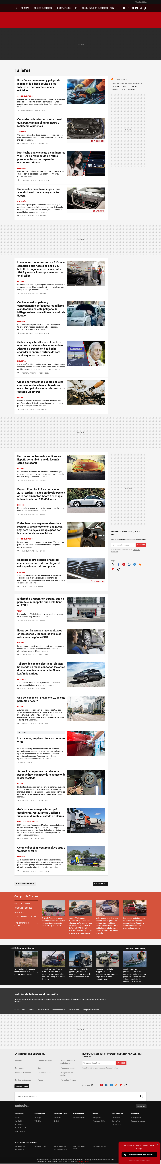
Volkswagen (116, 86)
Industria (21, 281)
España (134, 86)
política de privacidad (111, 1068)
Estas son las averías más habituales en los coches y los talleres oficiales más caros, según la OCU (39, 634)
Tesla (19, 611)
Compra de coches (26, 896)
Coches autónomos (23, 1080)
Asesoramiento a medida (26, 917)
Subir (139, 1106)
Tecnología (131, 89)
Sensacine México (60, 1146)
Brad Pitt (126, 86)
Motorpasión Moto (99, 1121)
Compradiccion (117, 1124)
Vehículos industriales (27, 822)
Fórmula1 (31, 1010)
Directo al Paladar (79, 1117)
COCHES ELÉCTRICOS (43, 8)
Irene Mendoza (28, 110)
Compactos (19, 1068)
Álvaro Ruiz (27, 587)
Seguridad (21, 168)
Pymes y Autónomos (138, 1121)
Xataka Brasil (19, 1150)
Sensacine (57, 1117)
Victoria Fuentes (29, 144)
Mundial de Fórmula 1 (68, 1080)
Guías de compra (22, 904)
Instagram (132, 8)
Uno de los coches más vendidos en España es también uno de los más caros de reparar (39, 459)
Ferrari (130, 83)
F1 (76, 8)
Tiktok (145, 8)
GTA (123, 89)
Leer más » (31, 140)
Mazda (137, 83)
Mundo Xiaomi (20, 1131)
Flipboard (113, 569)
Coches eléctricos (25, 96)
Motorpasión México (99, 1146)
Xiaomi (122, 83)
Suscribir (141, 545)
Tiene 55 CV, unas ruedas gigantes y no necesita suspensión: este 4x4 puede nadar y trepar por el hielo (80, 973)
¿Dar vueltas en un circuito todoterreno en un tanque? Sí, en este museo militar (26, 971)
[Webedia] (141, 1)
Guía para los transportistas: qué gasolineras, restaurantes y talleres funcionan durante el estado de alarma (40, 813)
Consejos (18, 912)
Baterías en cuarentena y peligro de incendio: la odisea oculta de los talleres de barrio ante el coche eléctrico (38, 85)
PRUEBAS (25, 8)
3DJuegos (38, 1117)
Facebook (128, 8)
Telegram (123, 8)
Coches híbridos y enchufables (67, 1062)
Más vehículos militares (135, 949)
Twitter (140, 8)
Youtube (136, 8)
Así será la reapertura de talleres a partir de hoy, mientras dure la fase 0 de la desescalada (41, 775)
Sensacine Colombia (61, 1150)
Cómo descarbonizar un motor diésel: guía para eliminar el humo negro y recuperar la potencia (40, 123)
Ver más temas (22, 1086)
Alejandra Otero (29, 333)
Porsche (21, 505)
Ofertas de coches (23, 908)
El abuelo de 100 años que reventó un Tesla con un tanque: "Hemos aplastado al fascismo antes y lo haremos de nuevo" (53, 974)
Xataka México (20, 1146)
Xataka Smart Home (22, 1128)
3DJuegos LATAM (40, 1146)
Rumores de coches (58, 1010)
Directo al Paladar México (79, 1147)
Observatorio (64, 8)
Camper (113, 83)
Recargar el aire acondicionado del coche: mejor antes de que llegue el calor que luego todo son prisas (38, 563)
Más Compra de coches (21, 924)
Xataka (17, 1117)
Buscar (142, 1096)
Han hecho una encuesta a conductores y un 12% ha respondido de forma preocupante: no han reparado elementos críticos (41, 157)
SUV (39, 1068)
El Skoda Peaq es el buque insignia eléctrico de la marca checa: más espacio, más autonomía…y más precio (53, 922)
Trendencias (116, 1117)
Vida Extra (38, 1121)
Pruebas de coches (67, 1068)
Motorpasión (97, 1117)
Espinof (56, 1121)
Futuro (40, 1080)
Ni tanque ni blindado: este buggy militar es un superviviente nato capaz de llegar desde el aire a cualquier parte (107, 974)
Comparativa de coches (91, 1010)
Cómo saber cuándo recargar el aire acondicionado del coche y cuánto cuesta (38, 192)
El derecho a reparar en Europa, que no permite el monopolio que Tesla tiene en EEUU (40, 602)
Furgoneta (115, 89)
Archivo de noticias (26, 884)
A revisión (21, 132)
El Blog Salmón (136, 1117)
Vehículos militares (24, 948)
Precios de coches (74, 1010)
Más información (83, 1161)
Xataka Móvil (19, 1121)
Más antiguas (100, 884)
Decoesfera (116, 1121)
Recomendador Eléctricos (95, 8)
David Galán (27, 839)
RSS (140, 564)
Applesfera (19, 1124)
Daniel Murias (28, 216)
